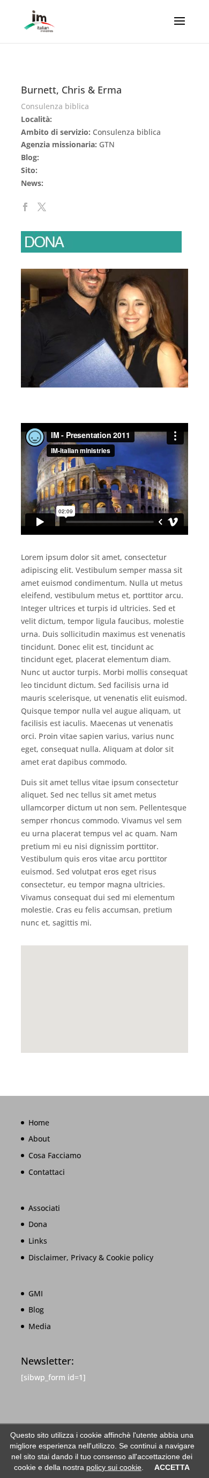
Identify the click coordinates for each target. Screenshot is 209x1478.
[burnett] (104, 387)
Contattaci (46, 1172)
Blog (36, 1309)
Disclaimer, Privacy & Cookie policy (90, 1257)
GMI (35, 1293)
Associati (44, 1208)
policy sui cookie (113, 1467)
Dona (37, 1224)
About (39, 1138)
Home (38, 1122)
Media (39, 1326)
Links (37, 1241)
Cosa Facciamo (54, 1155)
